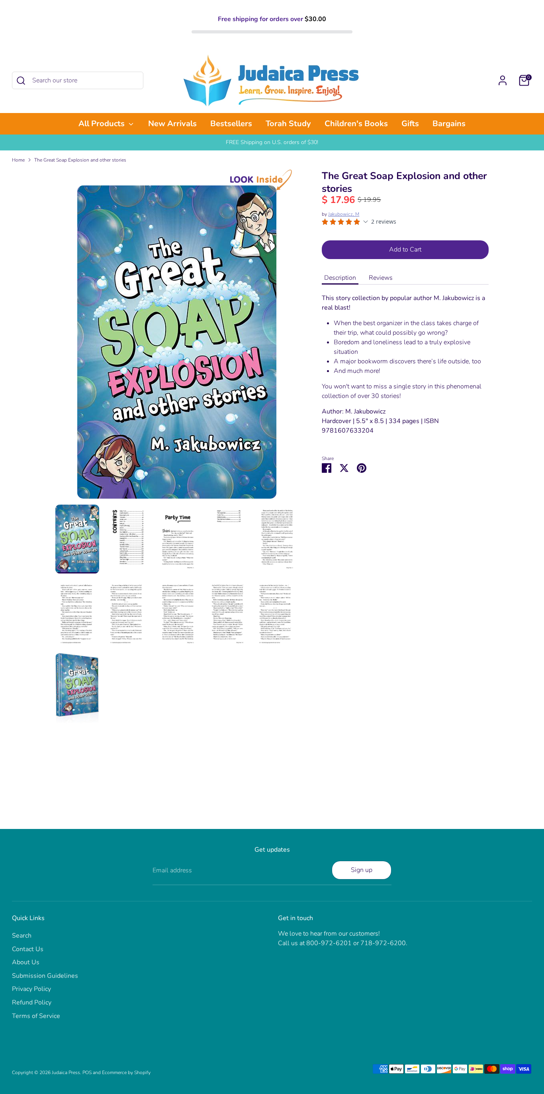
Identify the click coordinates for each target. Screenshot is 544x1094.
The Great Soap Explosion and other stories (80, 160)
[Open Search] (21, 81)
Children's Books (356, 123)
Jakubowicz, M (343, 214)
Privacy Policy (31, 989)
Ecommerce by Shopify (126, 1072)
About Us (25, 962)
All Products (102, 123)
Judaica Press (66, 1072)
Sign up (361, 870)
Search (21, 935)
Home (18, 160)
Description (340, 277)
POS (87, 1072)
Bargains (449, 123)
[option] (176, 345)
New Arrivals (172, 123)
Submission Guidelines (45, 975)
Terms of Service (36, 1016)
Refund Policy (31, 1002)
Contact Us (27, 949)
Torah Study (288, 123)
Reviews (381, 277)
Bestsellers (231, 123)
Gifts (410, 123)
